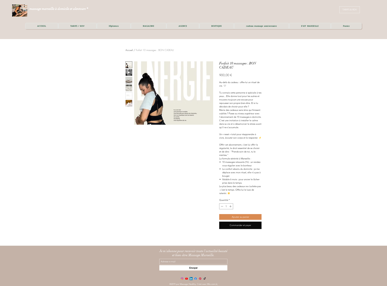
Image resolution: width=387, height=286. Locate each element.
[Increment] (231, 206)
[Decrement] (222, 206)
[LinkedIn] (191, 278)
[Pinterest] (200, 278)
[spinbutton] (226, 206)
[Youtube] (186, 278)
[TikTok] (204, 278)
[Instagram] (182, 278)
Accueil (129, 50)
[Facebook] (195, 278)
